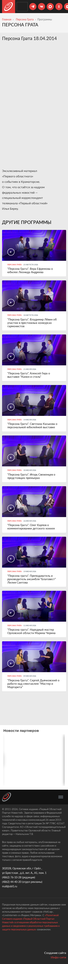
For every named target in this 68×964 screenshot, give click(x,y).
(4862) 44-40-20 (11, 881)
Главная (6, 19)
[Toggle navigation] (60, 797)
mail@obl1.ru (9, 886)
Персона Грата (25, 19)
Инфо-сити (58, 957)
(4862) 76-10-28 (11, 877)
